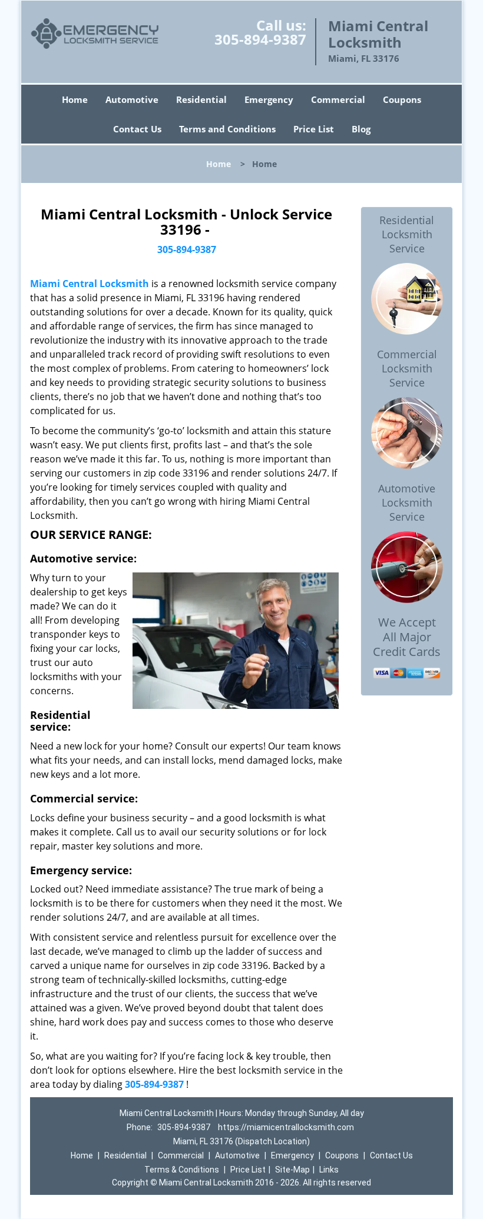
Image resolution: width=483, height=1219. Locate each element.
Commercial (338, 99)
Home (75, 99)
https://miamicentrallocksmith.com (286, 1127)
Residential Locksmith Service (406, 234)
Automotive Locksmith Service (406, 502)
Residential (201, 99)
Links (329, 1169)
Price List (313, 129)
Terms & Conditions (181, 1169)
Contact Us (137, 129)
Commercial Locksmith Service (407, 368)
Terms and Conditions (227, 129)
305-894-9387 (260, 39)
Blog (361, 129)
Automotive (131, 99)
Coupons (402, 99)
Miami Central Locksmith (89, 283)
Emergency (268, 99)
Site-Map (292, 1169)
